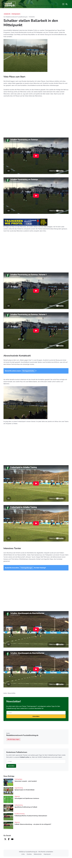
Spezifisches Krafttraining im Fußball (26, 807)
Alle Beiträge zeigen (13, 739)
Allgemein (17, 796)
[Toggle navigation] (63, 4)
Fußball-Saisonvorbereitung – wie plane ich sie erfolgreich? (33, 824)
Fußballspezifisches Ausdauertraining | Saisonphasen (31, 816)
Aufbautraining (19, 805)
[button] (66, 4)
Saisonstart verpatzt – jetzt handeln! (26, 781)
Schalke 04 (7, 14)
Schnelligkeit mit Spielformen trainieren (27, 798)
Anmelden (36, 716)
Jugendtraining (19, 787)
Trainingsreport (16, 14)
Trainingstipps (18, 779)
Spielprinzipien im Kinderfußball (24, 790)
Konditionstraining (19, 813)
